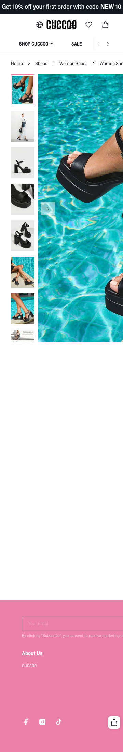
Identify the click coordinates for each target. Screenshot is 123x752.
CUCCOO (29, 665)
